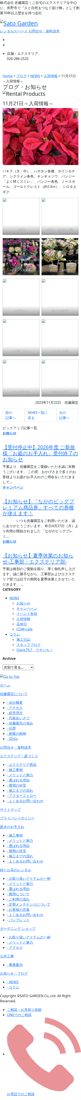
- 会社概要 (15, 702)
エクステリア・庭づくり (19, 756)
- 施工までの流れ (20, 790)
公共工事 (7, 956)
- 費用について (18, 894)
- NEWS (13, 982)
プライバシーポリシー (17, 818)
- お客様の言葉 (18, 909)
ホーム (5, 685)
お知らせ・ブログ (14, 973)
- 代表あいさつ (18, 718)
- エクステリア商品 (22, 764)
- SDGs (12, 738)
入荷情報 (23, 618)
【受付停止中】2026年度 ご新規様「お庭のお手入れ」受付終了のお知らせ (40, 453)
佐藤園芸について (14, 693)
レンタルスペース (14, 31)
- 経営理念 (15, 712)
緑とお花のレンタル (15, 869)
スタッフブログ (28, 644)
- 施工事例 (15, 769)
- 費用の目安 (16, 785)
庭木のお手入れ (12, 826)
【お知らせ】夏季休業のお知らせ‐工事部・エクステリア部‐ (38, 558)
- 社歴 (11, 728)
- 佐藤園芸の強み (20, 723)
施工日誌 (23, 639)
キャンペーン (26, 608)
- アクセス (15, 707)
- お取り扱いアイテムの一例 (28, 878)
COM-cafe (24, 629)
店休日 (21, 624)
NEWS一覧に (38, 415)
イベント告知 (26, 613)
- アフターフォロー (22, 795)
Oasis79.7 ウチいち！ (34, 649)
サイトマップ (10, 809)
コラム (15, 634)
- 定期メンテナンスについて (28, 904)
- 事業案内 (15, 964)
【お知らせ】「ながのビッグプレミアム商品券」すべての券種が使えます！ (38, 507)
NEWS (14, 598)
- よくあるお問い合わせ (25, 800)
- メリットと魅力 (20, 775)
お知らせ (23, 603)
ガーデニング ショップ (17, 928)
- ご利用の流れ (18, 899)
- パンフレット (18, 920)
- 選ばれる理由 (18, 780)
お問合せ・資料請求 (44, 31)
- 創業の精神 (16, 733)
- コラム (13, 987)
